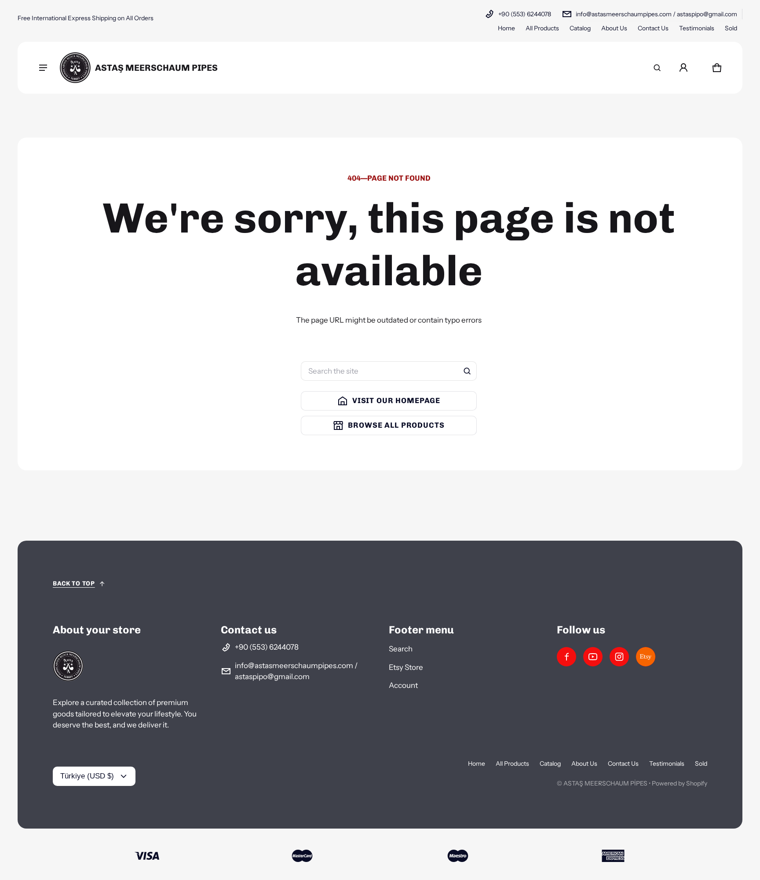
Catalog (580, 28)
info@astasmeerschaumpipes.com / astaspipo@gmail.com (656, 14)
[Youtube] (593, 656)
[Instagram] (619, 656)
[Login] (683, 67)
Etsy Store (406, 667)
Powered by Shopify (679, 783)
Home (506, 28)
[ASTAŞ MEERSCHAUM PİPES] (139, 67)
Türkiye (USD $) (87, 776)
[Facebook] (566, 656)
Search (401, 648)
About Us (614, 28)
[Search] (467, 371)
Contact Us (653, 28)
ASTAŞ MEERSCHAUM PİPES (605, 783)
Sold (731, 28)
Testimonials (696, 28)
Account (403, 685)
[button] (657, 67)
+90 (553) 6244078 (524, 14)
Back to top (74, 583)
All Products (542, 28)
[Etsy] (645, 656)
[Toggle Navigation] (43, 67)
